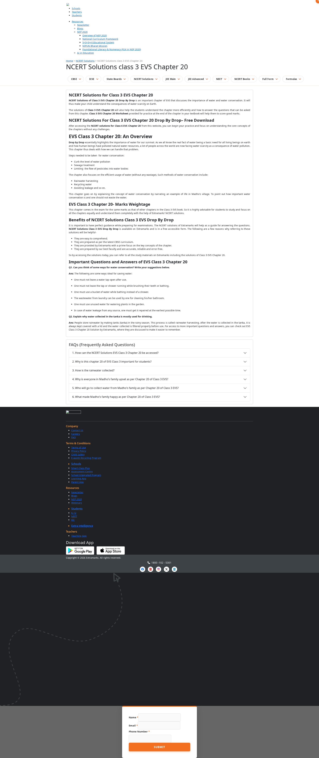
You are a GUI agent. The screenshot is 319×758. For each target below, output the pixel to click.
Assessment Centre (82, 471)
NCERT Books (242, 79)
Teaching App (79, 535)
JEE (73, 519)
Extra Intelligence (82, 526)
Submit (159, 747)
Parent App (77, 482)
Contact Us (77, 430)
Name (133, 717)
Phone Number (139, 731)
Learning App (78, 478)
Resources (77, 21)
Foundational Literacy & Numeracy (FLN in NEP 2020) (111, 49)
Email (133, 725)
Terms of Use (78, 447)
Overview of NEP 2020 (94, 35)
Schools (76, 8)
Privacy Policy (78, 451)
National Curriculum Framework (100, 39)
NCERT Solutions (85, 60)
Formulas (291, 79)
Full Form (268, 79)
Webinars (76, 502)
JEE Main (171, 79)
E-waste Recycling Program (86, 458)
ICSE (91, 79)
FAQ (73, 437)
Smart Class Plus (80, 468)
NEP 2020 (82, 32)
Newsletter (83, 25)
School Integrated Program (86, 475)
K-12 (73, 512)
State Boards (114, 79)
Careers (75, 433)
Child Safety (78, 454)
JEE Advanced (196, 79)
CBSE (74, 79)
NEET (219, 79)
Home (69, 60)
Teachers (77, 11)
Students (77, 15)
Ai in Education (85, 52)
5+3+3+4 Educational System (98, 42)
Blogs (80, 28)
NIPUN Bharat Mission (94, 45)
